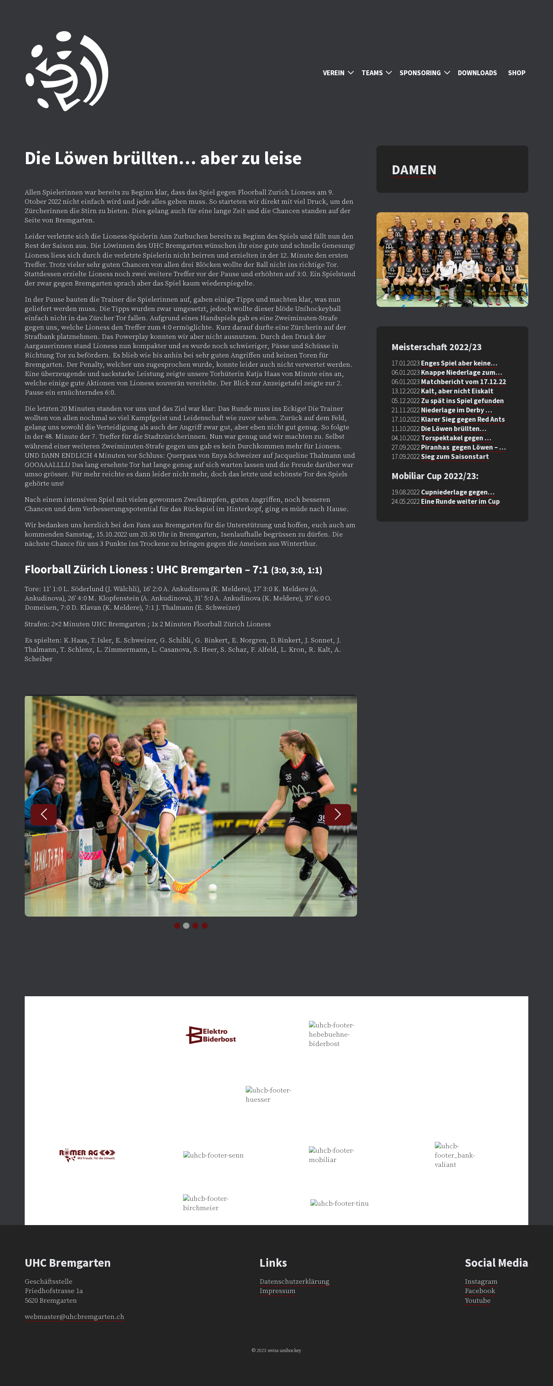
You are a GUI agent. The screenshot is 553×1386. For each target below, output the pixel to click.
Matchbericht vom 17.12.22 (463, 381)
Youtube (478, 1300)
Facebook (480, 1291)
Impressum (277, 1291)
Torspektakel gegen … (456, 437)
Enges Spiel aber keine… (459, 363)
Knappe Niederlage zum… (461, 372)
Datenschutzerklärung (294, 1281)
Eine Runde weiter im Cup (460, 501)
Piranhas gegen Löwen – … (463, 447)
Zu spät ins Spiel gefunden (462, 400)
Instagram (481, 1281)
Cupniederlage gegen (454, 492)
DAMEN (414, 169)
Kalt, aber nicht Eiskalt (457, 391)
